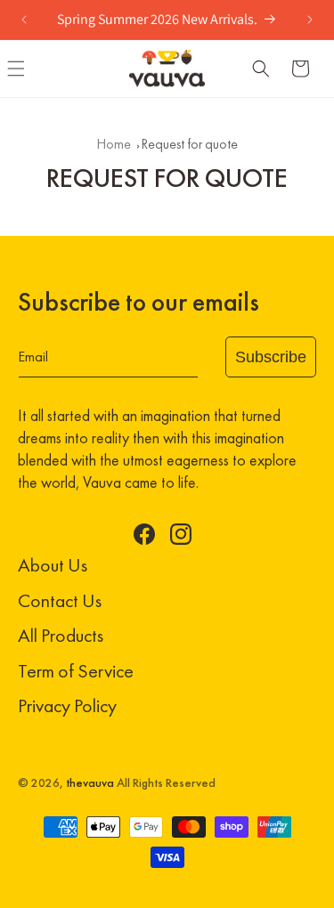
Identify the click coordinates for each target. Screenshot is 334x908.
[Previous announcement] (24, 19)
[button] (261, 68)
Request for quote (189, 143)
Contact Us (60, 600)
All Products (60, 635)
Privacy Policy (67, 705)
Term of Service (76, 671)
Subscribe (270, 357)
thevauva (90, 782)
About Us (52, 565)
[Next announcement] (310, 19)
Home (113, 143)
